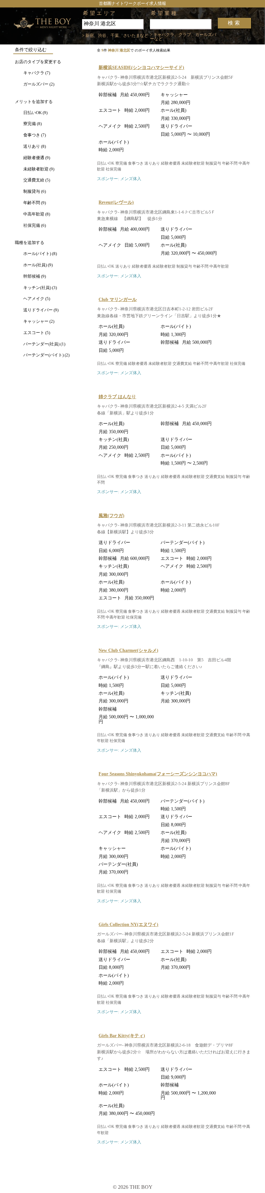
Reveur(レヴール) (116, 202)
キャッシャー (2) (38, 321)
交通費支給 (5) (36, 180)
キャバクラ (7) (36, 73)
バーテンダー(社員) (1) (44, 344)
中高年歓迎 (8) (36, 214)
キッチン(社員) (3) (40, 287)
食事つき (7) (34, 135)
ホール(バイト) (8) (40, 253)
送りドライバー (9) (40, 310)
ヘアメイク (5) (36, 298)
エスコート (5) (36, 332)
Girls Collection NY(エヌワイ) (128, 924)
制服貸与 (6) (34, 191)
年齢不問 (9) (34, 203)
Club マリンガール (118, 299)
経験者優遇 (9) (36, 158)
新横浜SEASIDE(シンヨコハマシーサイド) (141, 67)
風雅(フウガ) (111, 515)
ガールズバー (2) (38, 84)
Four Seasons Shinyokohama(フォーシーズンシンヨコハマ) (158, 773)
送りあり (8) (34, 146)
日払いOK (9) (35, 112)
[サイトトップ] (47, 23)
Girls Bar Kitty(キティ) (122, 1035)
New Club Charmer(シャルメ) (128, 650)
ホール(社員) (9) (38, 265)
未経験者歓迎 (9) (38, 169)
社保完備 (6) (34, 225)
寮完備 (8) (32, 124)
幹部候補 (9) (34, 276)
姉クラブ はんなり (117, 396)
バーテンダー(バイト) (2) (46, 355)
